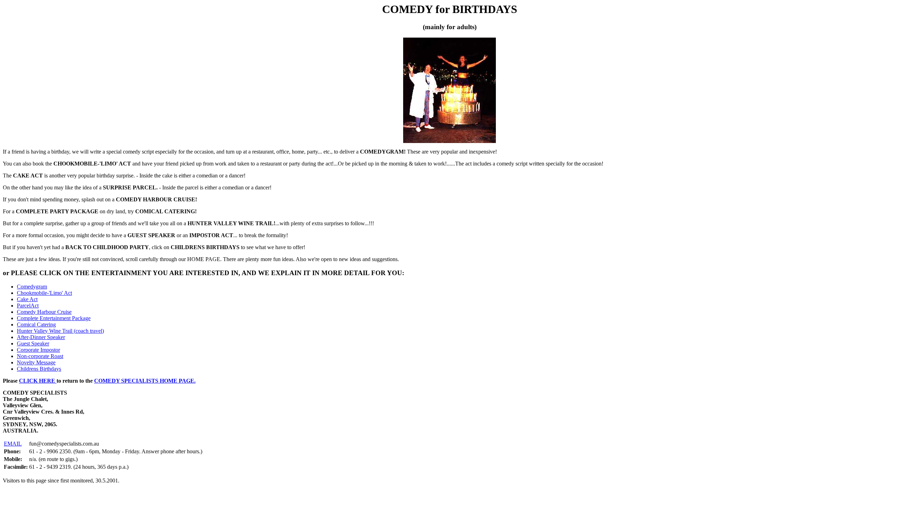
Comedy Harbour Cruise (44, 312)
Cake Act (27, 299)
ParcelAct (28, 306)
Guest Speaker (33, 343)
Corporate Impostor (38, 350)
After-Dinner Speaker (41, 337)
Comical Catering (36, 324)
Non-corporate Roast (40, 356)
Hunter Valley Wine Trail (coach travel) (60, 331)
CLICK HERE (38, 381)
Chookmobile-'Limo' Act (44, 293)
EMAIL (13, 444)
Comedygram (32, 287)
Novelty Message (36, 362)
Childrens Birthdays (39, 369)
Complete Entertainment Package (54, 318)
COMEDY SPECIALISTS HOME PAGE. (145, 381)
